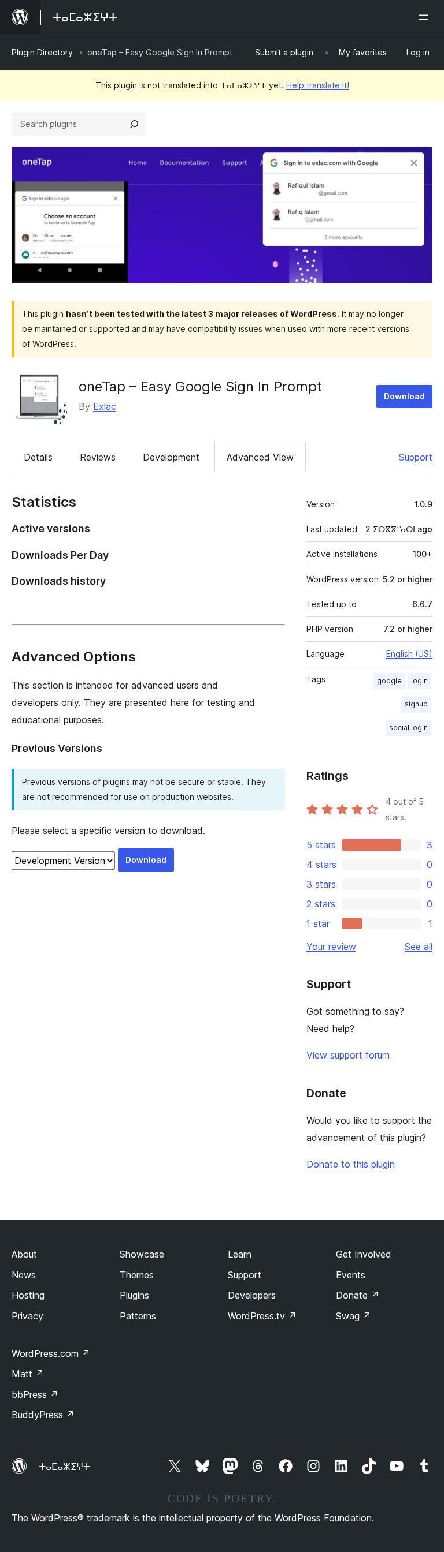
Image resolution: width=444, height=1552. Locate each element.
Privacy (27, 1316)
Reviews (98, 457)
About (24, 1254)
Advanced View (260, 457)
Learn (239, 1254)
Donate (357, 1295)
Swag (353, 1316)
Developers (252, 1295)
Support (415, 457)
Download (404, 396)
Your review (331, 946)
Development (171, 457)
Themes (137, 1275)
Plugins (134, 1295)
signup (416, 704)
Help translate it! (317, 85)
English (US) (409, 654)
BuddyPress (43, 1414)
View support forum (348, 1055)
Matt (28, 1373)
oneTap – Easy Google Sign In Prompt (200, 386)
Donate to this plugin (350, 1164)
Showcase (142, 1254)
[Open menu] (425, 17)
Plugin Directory (42, 52)
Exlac (104, 406)
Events (350, 1275)
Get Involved (363, 1254)
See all (418, 946)
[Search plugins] (134, 124)
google (389, 680)
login (419, 680)
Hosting (28, 1295)
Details (38, 457)
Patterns (138, 1316)
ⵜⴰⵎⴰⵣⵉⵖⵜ (64, 1466)
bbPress (35, 1394)
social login (408, 727)
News (24, 1275)
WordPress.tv (262, 1316)
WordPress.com (51, 1353)
